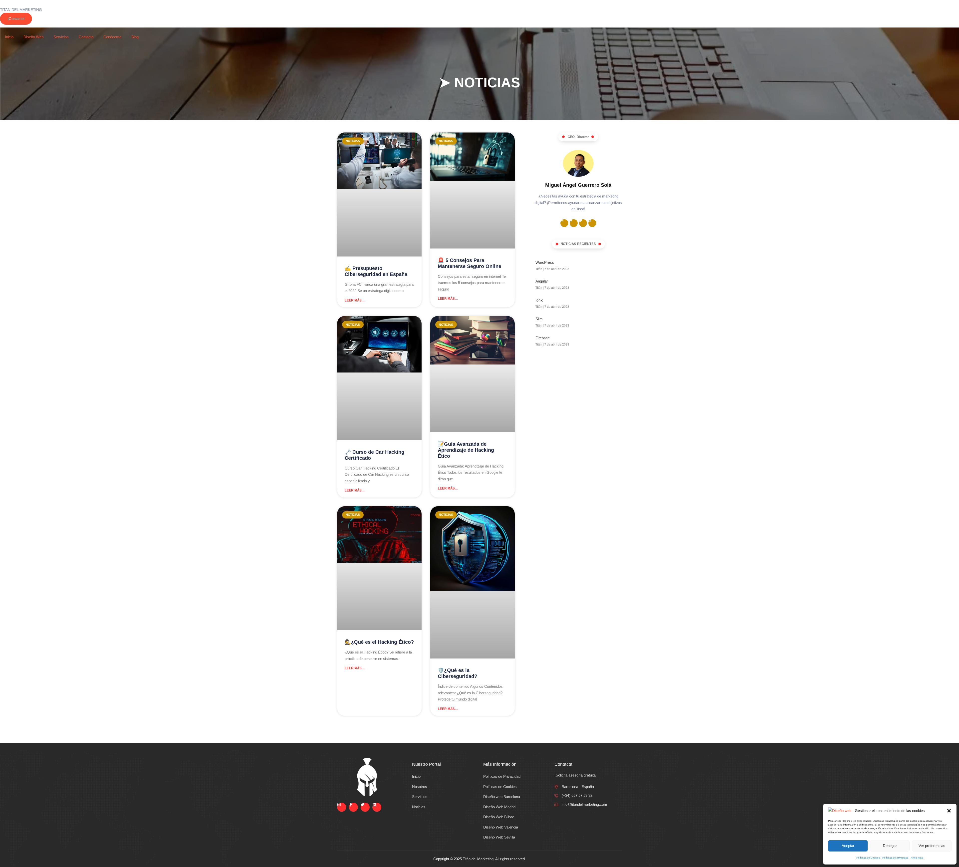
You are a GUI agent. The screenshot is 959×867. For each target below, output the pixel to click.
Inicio (9, 37)
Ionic (539, 300)
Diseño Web (33, 37)
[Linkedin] (592, 223)
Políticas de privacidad (895, 857)
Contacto (86, 37)
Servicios (61, 37)
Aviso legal (917, 857)
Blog (135, 37)
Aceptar (848, 846)
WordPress (544, 262)
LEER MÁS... (355, 300)
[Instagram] (564, 223)
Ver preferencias (932, 846)
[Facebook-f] (573, 223)
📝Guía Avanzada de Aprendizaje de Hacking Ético (466, 450)
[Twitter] (583, 223)
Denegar (890, 846)
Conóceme (112, 37)
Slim (539, 319)
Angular (541, 281)
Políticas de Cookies (868, 857)
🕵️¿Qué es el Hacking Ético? (379, 642)
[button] (949, 810)
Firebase (542, 338)
